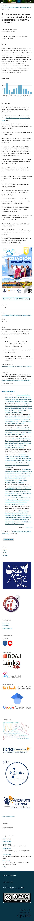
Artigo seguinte (7, 854)
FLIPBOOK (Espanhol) (22, 299)
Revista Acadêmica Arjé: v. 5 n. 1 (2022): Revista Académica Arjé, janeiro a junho (18, 410)
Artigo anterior (7, 848)
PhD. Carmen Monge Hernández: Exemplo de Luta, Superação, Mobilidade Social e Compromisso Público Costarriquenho (18, 441)
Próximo (28, 527)
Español (5, 552)
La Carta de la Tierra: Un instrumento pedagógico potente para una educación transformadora (17, 417)
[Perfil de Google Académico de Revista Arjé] (17, 712)
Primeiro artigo (7, 844)
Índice (4, 867)
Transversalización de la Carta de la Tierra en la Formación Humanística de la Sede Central (18, 397)
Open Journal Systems (9, 816)
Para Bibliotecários (7, 628)
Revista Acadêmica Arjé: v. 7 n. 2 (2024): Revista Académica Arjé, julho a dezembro (18, 445)
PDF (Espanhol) (8, 299)
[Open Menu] (1, 1)
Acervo (8, 5)
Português (5, 555)
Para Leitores (6, 623)
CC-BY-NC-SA (7, 891)
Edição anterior (7, 839)
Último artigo (6, 860)
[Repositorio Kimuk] (17, 689)
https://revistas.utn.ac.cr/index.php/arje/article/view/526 (16, 380)
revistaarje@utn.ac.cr (14, 885)
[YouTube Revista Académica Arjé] (10, 645)
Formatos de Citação (8, 383)
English (5, 550)
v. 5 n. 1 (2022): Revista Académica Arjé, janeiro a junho (15, 7)
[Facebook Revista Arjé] (5, 645)
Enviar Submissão (8, 539)
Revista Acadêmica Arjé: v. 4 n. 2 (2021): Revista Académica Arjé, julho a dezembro (16, 480)
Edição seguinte (7, 841)
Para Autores (6, 625)
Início (3, 5)
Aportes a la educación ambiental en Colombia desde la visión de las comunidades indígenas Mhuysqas (18, 406)
